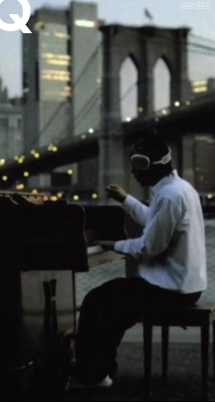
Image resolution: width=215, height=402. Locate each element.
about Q (202, 6)
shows (187, 6)
